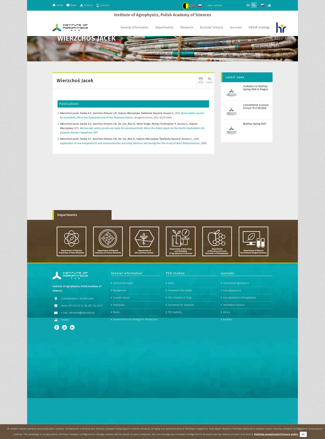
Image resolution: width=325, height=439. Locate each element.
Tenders (88, 5)
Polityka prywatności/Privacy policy (276, 434)
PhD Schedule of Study (180, 297)
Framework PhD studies (180, 290)
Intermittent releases (234, 305)
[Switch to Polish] (200, 6)
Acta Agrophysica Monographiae (239, 297)
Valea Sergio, (144, 123)
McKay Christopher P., (164, 123)
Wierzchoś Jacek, (70, 113)
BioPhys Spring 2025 (254, 123)
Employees (119, 305)
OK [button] (303, 434)
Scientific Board (121, 297)
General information (123, 283)
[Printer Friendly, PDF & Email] (201, 81)
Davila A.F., (86, 113)
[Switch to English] (193, 6)
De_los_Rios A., (127, 123)
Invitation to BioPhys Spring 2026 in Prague (255, 88)
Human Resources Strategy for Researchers (135, 319)
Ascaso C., (169, 113)
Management (119, 290)
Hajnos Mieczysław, (129, 113)
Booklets (227, 319)
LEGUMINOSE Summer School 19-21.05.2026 (256, 106)
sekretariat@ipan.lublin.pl (82, 312)
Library (226, 312)
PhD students (175, 312)
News (73, 5)
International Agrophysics (236, 283)
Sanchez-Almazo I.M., (105, 113)
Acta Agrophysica (232, 290)
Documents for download (181, 305)
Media (116, 312)
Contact (104, 5)
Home (59, 5)
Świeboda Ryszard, (152, 113)
